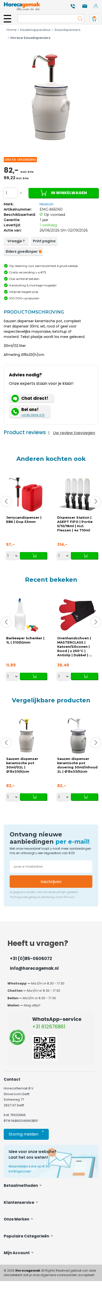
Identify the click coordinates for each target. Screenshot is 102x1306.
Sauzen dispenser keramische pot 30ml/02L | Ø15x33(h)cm (22, 765)
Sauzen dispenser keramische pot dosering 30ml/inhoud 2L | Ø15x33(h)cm (77, 765)
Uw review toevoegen (74, 433)
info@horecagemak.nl (34, 968)
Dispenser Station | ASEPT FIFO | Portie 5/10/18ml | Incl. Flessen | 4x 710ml (75, 524)
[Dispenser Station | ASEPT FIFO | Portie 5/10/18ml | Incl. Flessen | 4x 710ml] (77, 494)
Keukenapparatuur (35, 30)
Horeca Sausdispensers (30, 38)
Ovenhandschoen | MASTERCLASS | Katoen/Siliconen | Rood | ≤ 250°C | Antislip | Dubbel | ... (74, 646)
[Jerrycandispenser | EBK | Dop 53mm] (26, 494)
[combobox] (10, 193)
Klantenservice (19, 1202)
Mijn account (17, 1252)
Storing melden (26, 1133)
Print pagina (44, 241)
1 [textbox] (6, 193)
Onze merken (17, 1219)
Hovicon (46, 204)
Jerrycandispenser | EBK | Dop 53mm (23, 520)
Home (12, 30)
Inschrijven (51, 882)
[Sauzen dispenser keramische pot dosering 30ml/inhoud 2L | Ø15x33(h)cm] (77, 735)
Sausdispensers (67, 30)
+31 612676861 (48, 1026)
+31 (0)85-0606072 (31, 959)
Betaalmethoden (21, 1185)
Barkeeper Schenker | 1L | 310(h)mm (25, 640)
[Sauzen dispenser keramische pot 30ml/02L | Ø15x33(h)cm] (26, 735)
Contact (12, 1079)
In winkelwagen (69, 193)
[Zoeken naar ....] (79, 18)
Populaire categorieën (27, 1236)
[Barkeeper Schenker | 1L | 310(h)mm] (26, 615)
